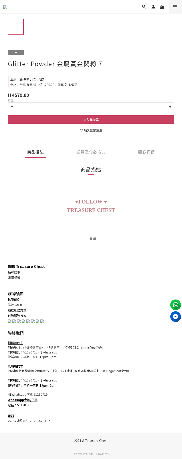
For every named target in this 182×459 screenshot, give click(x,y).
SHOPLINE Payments (97, 453)
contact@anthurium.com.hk (29, 420)
